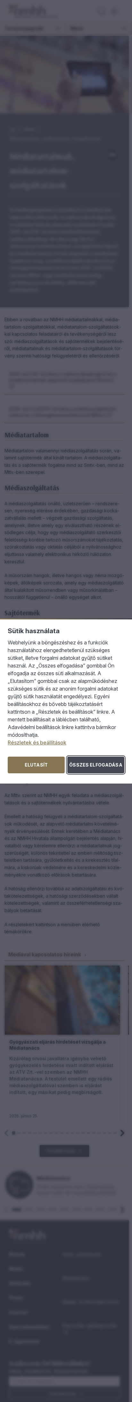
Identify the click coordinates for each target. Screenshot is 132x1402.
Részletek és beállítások (37, 742)
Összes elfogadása (95, 765)
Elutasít (36, 765)
